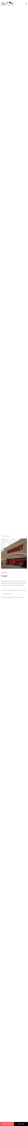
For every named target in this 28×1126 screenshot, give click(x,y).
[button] (26, 3)
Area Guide (6, 536)
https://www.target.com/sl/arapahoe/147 (13, 597)
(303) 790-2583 (7, 593)
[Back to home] (7, 4)
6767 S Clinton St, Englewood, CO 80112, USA (14, 590)
